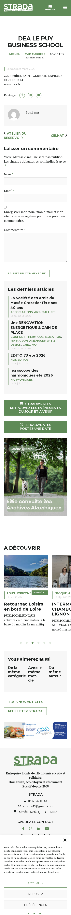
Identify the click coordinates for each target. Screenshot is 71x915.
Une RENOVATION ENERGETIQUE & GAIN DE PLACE (33, 328)
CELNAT (57, 136)
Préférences (35, 905)
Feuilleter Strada (25, 711)
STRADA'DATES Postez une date (35, 426)
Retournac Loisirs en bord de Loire (23, 607)
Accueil (14, 54)
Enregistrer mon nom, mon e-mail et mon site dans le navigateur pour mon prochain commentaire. (34, 216)
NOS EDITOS (19, 359)
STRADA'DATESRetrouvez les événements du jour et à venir (35, 407)
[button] (65, 840)
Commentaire (14, 230)
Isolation (53, 337)
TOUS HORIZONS (19, 593)
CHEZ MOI (30, 344)
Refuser (35, 894)
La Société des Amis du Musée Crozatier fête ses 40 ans (33, 303)
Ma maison (19, 341)
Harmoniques (21, 379)
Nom (8, 174)
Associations (21, 312)
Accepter (35, 883)
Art (37, 312)
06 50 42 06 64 (37, 801)
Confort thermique (27, 337)
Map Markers (35, 54)
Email (9, 191)
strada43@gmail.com (38, 806)
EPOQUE (60, 593)
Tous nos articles (25, 702)
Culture (48, 312)
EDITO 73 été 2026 (28, 355)
